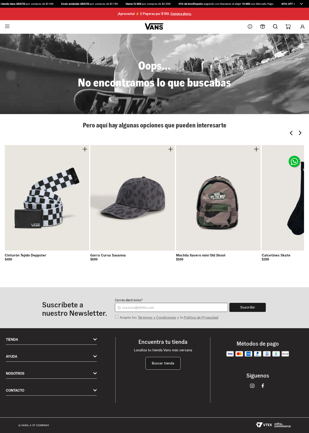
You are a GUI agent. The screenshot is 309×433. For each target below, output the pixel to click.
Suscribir (247, 307)
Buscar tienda (163, 363)
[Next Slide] (300, 133)
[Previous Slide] (291, 133)
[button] (154, 4)
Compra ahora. (181, 14)
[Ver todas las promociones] (301, 4)
